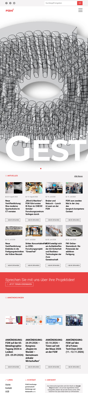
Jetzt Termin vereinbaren (20, 284)
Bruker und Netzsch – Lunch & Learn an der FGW (53, 205)
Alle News (78, 176)
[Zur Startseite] (9, 11)
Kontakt (8, 388)
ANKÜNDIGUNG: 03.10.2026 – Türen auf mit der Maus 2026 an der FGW (54, 346)
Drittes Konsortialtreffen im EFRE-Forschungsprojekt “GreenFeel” (36, 247)
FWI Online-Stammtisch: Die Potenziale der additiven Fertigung (73, 248)
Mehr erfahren (13, 220)
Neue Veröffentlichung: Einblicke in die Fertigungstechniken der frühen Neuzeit (14, 248)
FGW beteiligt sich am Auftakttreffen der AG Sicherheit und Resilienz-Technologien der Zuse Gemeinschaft (54, 251)
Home (8, 384)
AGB (7, 391)
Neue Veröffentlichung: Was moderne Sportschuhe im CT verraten (13, 206)
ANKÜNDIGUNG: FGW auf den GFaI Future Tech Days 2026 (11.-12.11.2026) (75, 346)
